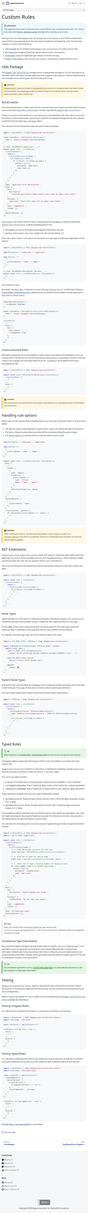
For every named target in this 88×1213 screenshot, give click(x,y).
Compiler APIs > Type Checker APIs (33, 755)
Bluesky (7, 1160)
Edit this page (9, 1132)
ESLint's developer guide (27, 32)
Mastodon (8, 1166)
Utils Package (10, 49)
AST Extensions (11, 52)
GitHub (7, 1182)
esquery (37, 685)
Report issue (9, 1186)
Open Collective (10, 1189)
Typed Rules (10, 55)
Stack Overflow (10, 1170)
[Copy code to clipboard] (83, 132)
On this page (8, 10)
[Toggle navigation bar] (3, 3)
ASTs (43, 32)
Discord (7, 1163)
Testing (8, 59)
